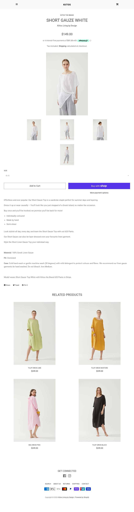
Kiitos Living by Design (67, 25)
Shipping (62, 46)
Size (5, 171)
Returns (66, 484)
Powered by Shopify (82, 497)
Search (48, 484)
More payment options (99, 193)
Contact (85, 484)
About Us (57, 484)
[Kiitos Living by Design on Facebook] (64, 476)
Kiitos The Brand (67, 15)
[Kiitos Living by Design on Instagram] (69, 476)
